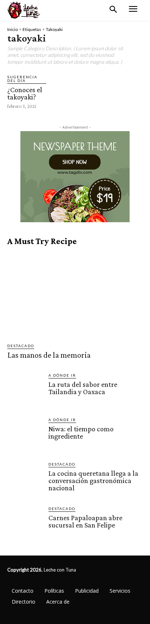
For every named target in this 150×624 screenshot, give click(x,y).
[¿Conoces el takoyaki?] (63, 87)
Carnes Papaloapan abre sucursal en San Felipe (85, 521)
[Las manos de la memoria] (75, 295)
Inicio (12, 29)
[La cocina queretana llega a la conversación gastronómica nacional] (25, 479)
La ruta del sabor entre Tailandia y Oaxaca (82, 388)
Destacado (20, 346)
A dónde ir (62, 375)
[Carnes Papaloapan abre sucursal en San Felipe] (25, 523)
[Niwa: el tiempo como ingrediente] (25, 434)
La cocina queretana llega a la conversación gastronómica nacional (93, 480)
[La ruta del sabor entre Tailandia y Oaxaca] (25, 390)
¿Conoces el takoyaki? (24, 93)
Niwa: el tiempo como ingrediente (81, 432)
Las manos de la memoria (49, 355)
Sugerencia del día (22, 79)
